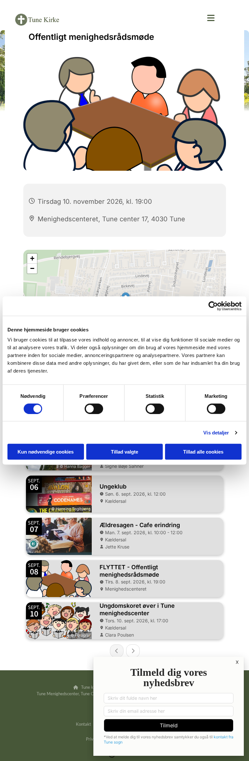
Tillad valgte (124, 452)
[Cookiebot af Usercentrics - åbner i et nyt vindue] (213, 306)
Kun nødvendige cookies (46, 452)
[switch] (94, 408)
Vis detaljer (216, 432)
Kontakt (83, 724)
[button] (211, 18)
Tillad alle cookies (203, 452)
